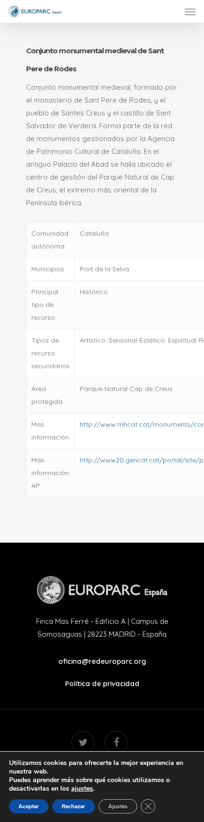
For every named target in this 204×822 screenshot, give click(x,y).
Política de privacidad (102, 683)
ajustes (82, 788)
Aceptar (29, 806)
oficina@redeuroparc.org (102, 661)
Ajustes (118, 806)
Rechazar (73, 806)
